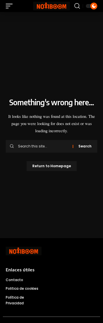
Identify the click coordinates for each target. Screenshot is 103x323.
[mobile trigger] (10, 6)
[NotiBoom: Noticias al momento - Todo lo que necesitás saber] (51, 6)
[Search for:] (43, 146)
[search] (77, 6)
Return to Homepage (51, 166)
